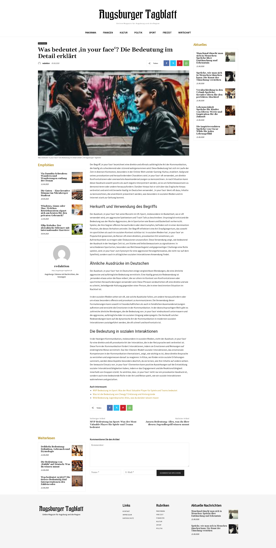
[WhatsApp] (186, 63)
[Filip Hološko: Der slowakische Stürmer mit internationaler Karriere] (77, 229)
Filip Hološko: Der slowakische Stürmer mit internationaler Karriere (55, 228)
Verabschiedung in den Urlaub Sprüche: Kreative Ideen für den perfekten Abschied (209, 94)
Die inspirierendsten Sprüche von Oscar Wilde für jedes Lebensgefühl (208, 130)
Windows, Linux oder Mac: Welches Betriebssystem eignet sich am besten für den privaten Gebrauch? (54, 211)
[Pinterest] (180, 63)
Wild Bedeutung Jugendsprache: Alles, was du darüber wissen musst (126, 397)
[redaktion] (40, 63)
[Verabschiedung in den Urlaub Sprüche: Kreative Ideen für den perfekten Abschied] (230, 93)
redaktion (46, 63)
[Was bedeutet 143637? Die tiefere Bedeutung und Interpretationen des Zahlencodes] (77, 481)
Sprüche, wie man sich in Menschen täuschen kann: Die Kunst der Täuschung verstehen (209, 76)
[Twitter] (173, 63)
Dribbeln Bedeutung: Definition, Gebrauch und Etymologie (55, 449)
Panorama (42, 43)
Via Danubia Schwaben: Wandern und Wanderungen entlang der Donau (54, 177)
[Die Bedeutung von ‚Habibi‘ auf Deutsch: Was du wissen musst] (77, 465)
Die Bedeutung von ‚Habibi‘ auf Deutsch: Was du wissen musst (55, 464)
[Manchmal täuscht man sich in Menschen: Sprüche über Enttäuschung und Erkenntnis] (230, 57)
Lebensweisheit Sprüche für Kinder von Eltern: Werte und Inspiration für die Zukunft (209, 112)
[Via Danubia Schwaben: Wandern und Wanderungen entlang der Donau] (77, 177)
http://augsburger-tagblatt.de (62, 270)
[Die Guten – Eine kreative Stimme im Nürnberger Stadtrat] (77, 194)
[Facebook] (166, 63)
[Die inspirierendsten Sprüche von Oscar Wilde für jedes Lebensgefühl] (230, 130)
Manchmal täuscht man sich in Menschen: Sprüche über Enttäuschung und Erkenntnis (209, 58)
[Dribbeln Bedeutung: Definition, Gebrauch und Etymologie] (77, 450)
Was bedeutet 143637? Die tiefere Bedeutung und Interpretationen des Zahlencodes (55, 481)
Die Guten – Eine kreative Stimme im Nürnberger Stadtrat (55, 193)
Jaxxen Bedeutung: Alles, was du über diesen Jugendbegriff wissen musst (167, 423)
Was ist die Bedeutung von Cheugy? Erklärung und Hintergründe (124, 394)
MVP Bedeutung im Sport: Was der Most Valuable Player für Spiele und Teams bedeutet (135, 390)
